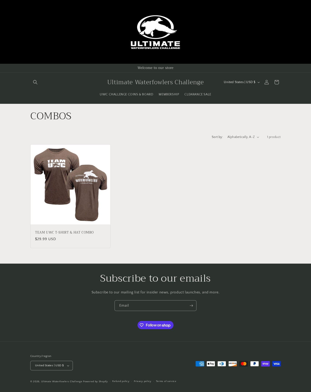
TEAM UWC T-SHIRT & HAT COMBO (64, 233)
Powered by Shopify (95, 381)
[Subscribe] (191, 305)
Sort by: (217, 137)
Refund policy (120, 381)
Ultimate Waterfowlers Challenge (61, 381)
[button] (35, 82)
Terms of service (166, 381)
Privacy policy (142, 381)
